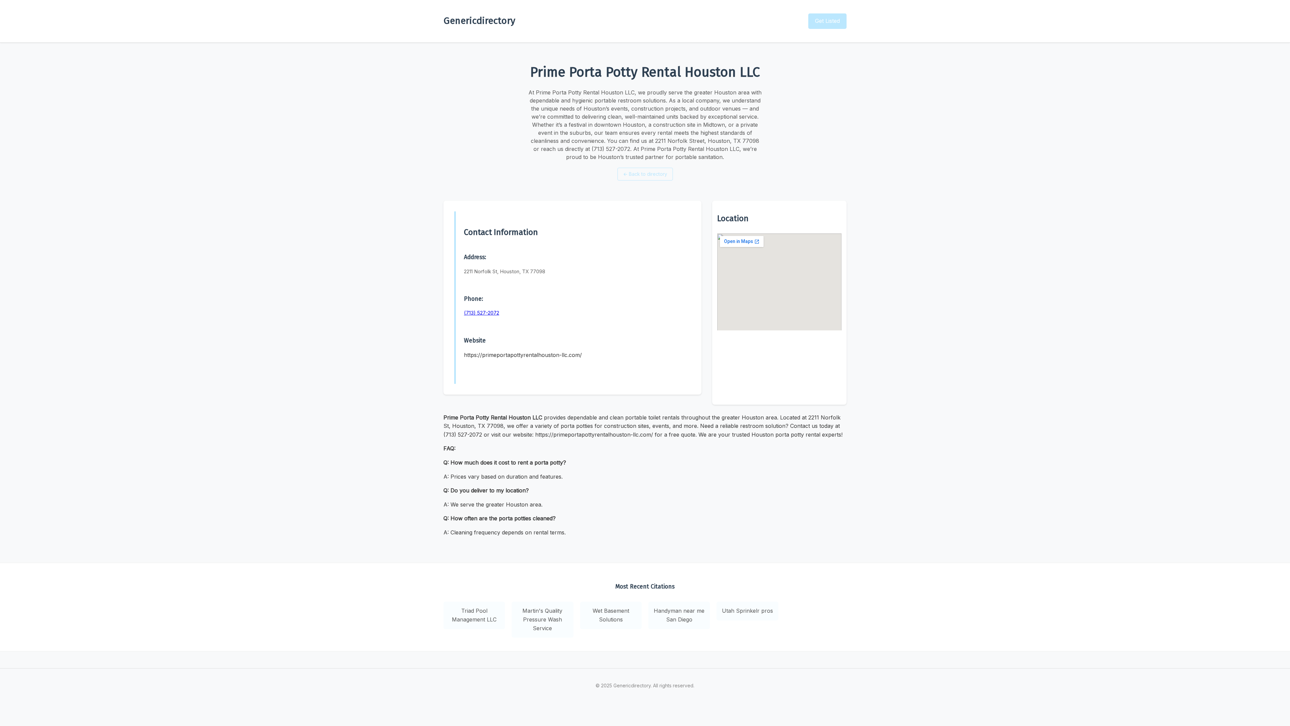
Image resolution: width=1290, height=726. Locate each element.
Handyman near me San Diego (679, 615)
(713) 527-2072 (481, 313)
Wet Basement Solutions (611, 615)
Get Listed (827, 20)
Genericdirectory (479, 20)
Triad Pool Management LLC (474, 615)
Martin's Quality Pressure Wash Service (542, 619)
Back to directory (645, 174)
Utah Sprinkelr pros (747, 610)
